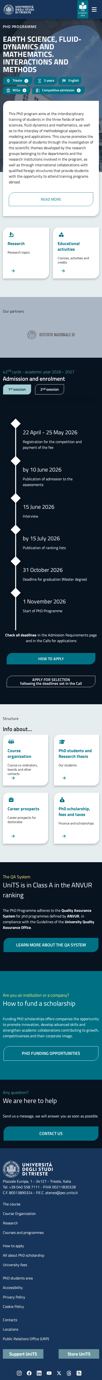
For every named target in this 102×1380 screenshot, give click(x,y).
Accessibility (13, 1287)
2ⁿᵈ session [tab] (49, 389)
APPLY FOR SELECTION (51, 681)
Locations (10, 1329)
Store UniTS (79, 1353)
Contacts (10, 1320)
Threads (69, 1373)
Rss (79, 1373)
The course (11, 1204)
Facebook (29, 1373)
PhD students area (18, 1278)
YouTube (49, 1373)
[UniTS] (19, 10)
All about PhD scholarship (23, 1255)
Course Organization (19, 1213)
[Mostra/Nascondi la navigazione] (94, 9)
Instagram (19, 1373)
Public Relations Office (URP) (26, 1339)
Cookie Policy (13, 1306)
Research (10, 1223)
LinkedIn (39, 1373)
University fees (15, 1265)
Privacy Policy (14, 1297)
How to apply (13, 1246)
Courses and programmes (23, 1232)
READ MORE (51, 199)
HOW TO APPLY (51, 659)
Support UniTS (23, 1353)
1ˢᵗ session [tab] (17, 389)
